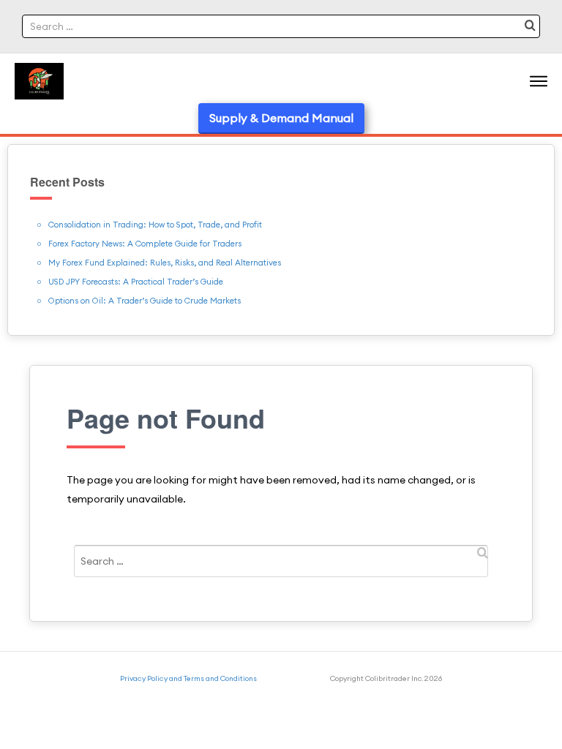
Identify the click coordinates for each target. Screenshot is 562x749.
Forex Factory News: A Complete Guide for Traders (144, 243)
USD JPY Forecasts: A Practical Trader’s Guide (135, 281)
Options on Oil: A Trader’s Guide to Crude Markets (144, 301)
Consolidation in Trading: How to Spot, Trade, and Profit (155, 224)
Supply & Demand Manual (281, 117)
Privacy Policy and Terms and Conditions (188, 678)
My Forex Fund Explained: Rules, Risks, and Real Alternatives (164, 262)
